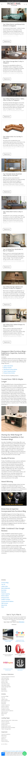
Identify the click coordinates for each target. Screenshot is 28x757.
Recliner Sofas (4, 682)
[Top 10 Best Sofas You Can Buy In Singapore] (14, 127)
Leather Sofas (4, 586)
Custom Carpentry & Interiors (8, 676)
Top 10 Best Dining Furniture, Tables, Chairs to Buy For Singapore (13, 99)
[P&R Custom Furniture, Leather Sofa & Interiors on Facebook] (3, 744)
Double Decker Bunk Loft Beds (8, 727)
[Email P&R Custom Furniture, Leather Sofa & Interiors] (2, 744)
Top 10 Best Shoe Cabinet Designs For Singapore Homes (14, 325)
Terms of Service (5, 741)
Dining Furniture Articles (9, 373)
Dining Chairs (4, 724)
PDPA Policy (4, 735)
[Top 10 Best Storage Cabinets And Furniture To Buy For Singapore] (14, 278)
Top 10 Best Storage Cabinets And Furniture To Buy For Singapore (13, 287)
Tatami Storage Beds (6, 686)
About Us (3, 738)
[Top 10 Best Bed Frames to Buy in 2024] (14, 202)
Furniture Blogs (5, 582)
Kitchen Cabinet (5, 595)
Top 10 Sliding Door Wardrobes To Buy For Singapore (13, 250)
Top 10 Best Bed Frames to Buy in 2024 (13, 212)
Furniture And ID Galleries (7, 601)
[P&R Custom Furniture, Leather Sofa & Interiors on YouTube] (6, 744)
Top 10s (3, 584)
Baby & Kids (4, 605)
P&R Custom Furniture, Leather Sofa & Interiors (15, 751)
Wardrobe (3, 592)
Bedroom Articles (7, 367)
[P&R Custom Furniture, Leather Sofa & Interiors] (14, 4)
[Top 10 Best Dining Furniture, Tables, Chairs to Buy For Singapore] (14, 90)
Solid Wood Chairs (5, 683)
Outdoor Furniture (5, 599)
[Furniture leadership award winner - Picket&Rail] (14, 505)
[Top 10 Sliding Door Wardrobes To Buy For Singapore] (14, 240)
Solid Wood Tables (5, 685)
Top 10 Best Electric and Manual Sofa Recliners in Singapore (14, 25)
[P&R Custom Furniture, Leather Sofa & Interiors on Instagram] (5, 744)
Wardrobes (3, 689)
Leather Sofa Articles (8, 365)
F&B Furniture (4, 603)
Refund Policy (4, 740)
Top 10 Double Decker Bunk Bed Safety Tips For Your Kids (12, 174)
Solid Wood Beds (5, 678)
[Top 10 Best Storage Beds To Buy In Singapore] (14, 52)
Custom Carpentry (5, 594)
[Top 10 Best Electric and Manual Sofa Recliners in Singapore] (14, 15)
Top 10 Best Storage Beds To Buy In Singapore (13, 62)
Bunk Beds (3, 590)
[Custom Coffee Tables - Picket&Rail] (14, 431)
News (2, 607)
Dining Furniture (5, 597)
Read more (7, 41)
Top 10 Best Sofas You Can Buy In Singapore (12, 137)
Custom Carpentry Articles (9, 371)
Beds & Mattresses (5, 588)
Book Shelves (4, 691)
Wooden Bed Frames (6, 726)
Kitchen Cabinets (5, 679)
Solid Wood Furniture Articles (10, 369)
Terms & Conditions (5, 734)
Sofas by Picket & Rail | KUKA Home (9, 720)
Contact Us (3, 737)
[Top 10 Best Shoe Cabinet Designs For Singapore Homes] (14, 315)
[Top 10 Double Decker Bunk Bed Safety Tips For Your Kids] (14, 165)
